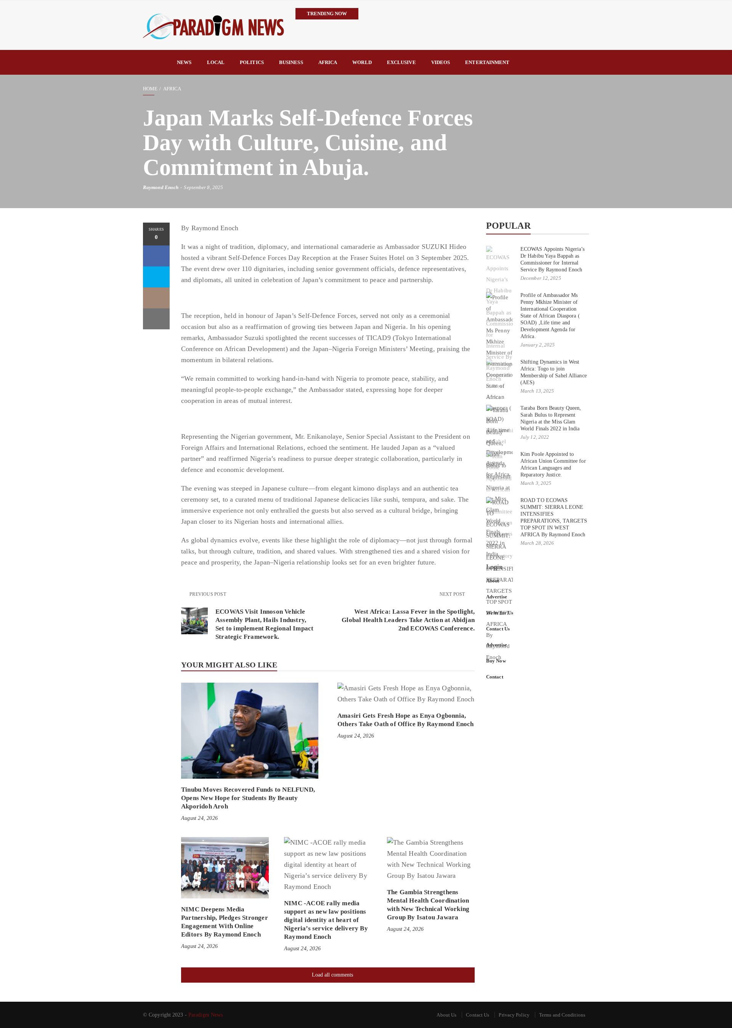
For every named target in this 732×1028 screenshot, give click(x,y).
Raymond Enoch (160, 187)
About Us (446, 1015)
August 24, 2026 (199, 818)
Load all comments (332, 975)
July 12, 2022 (534, 437)
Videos (440, 62)
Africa (327, 62)
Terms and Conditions (562, 1015)
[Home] (156, 62)
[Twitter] (156, 276)
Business (291, 62)
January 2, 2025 (537, 345)
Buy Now (496, 661)
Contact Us (498, 629)
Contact (494, 677)
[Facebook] (156, 255)
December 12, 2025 (540, 278)
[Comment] (156, 297)
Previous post (207, 594)
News (184, 62)
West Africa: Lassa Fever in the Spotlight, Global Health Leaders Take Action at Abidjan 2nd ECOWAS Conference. (408, 620)
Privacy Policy (514, 1015)
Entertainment (487, 62)
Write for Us (499, 613)
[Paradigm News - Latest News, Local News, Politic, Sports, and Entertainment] (213, 25)
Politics (252, 62)
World (362, 62)
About (492, 581)
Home (150, 88)
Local (216, 62)
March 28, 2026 (537, 543)
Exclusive (401, 62)
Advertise (496, 597)
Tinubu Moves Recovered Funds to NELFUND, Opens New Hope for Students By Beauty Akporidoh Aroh (248, 798)
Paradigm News (205, 1015)
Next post (453, 594)
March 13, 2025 (537, 391)
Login (494, 567)
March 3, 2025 (535, 483)
